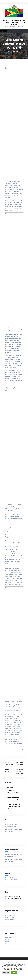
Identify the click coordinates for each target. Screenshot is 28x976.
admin (18, 51)
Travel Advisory (11, 787)
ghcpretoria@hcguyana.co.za (12, 896)
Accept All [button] (14, 972)
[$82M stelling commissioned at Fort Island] (14, 123)
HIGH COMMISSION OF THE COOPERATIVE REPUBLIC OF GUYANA (14, 22)
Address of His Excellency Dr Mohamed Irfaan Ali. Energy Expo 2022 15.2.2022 (14, 806)
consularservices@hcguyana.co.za (13, 898)
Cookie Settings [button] (6, 972)
